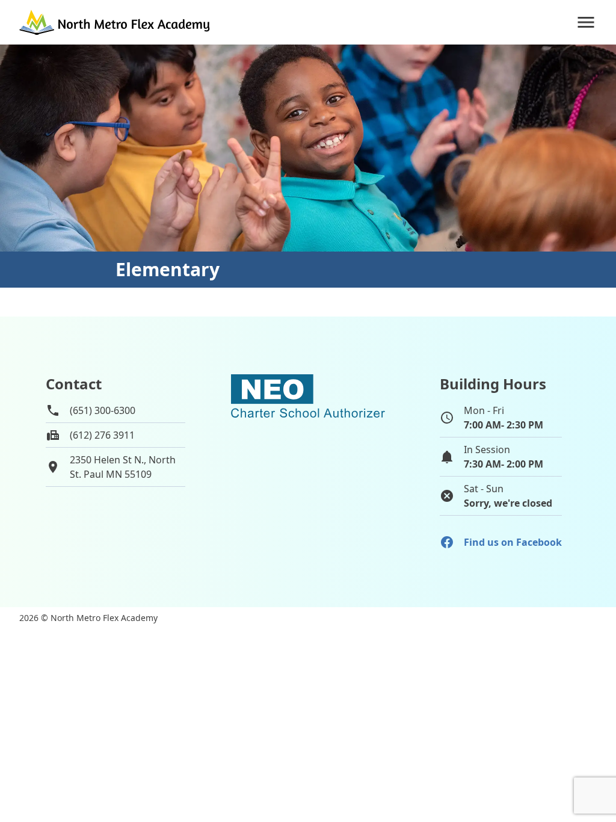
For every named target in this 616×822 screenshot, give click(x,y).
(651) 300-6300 (102, 410)
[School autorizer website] (308, 447)
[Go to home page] (115, 22)
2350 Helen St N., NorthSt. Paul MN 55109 (123, 467)
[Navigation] (586, 22)
